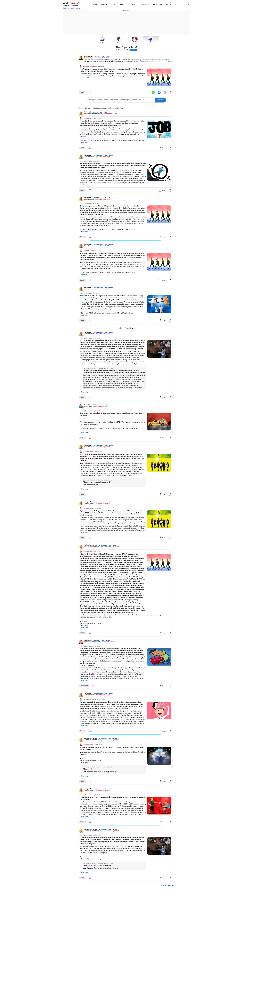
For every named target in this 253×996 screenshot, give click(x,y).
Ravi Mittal (87, 640)
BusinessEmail (145, 4)
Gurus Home (66, 8)
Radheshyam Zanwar (90, 545)
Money (133, 4)
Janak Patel (88, 405)
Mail (114, 4)
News (122, 4)
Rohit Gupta (88, 112)
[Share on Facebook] (159, 92)
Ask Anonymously (150, 104)
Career (73, 8)
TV (161, 4)
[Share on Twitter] (165, 92)
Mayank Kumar (88, 56)
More (167, 4)
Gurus (155, 4)
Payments (104, 4)
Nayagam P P (88, 155)
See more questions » (168, 885)
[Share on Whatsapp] (153, 92)
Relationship (135, 43)
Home (95, 4)
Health (102, 43)
